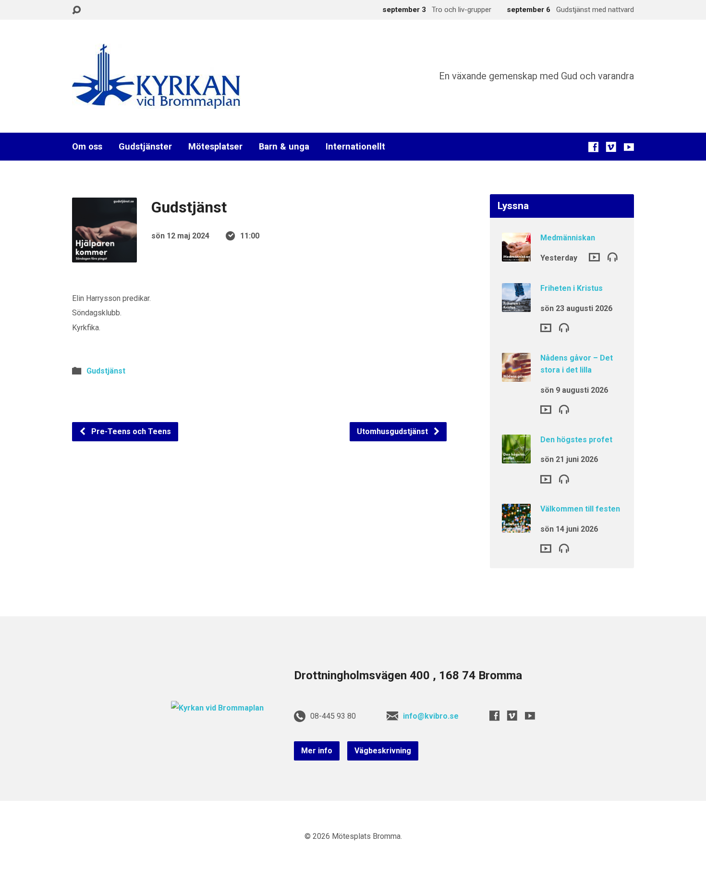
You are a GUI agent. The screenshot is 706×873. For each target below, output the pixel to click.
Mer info (316, 750)
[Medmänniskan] (516, 255)
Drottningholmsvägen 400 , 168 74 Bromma (408, 675)
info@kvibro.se (431, 716)
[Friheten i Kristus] (516, 305)
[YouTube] (629, 147)
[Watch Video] (594, 257)
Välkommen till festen (580, 508)
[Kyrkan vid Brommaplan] (217, 707)
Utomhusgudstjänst (393, 431)
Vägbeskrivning (382, 750)
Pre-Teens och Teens (130, 431)
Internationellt (355, 146)
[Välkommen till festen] (516, 526)
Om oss (87, 146)
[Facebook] (593, 147)
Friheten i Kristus (571, 288)
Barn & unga (284, 146)
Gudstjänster (145, 146)
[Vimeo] (611, 147)
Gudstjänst (105, 370)
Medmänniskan (567, 237)
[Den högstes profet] (516, 456)
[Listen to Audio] (613, 256)
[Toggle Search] (76, 10)
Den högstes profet (576, 439)
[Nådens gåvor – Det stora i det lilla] (516, 374)
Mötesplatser (215, 146)
